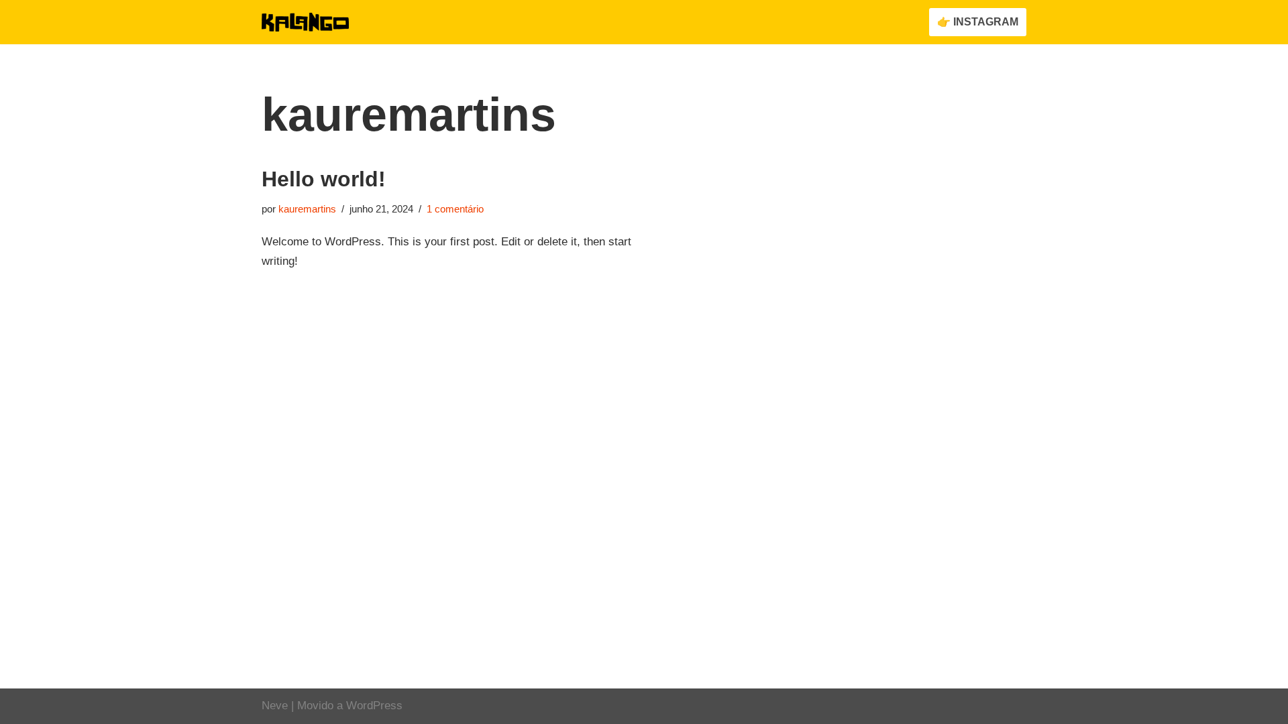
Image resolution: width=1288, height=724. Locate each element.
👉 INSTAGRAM (977, 21)
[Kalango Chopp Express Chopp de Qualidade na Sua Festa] (305, 22)
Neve (275, 705)
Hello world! (324, 179)
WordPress (374, 705)
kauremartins (307, 209)
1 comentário (455, 209)
